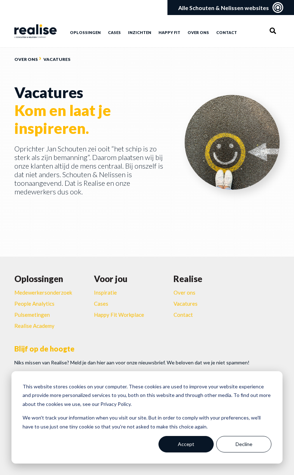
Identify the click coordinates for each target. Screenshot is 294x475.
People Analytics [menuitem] (34, 303)
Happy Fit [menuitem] (169, 32)
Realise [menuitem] (188, 278)
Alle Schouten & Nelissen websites (223, 7)
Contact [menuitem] (226, 32)
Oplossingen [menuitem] (85, 32)
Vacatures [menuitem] (186, 303)
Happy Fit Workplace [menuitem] (119, 314)
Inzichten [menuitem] (139, 32)
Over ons (26, 59)
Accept (186, 444)
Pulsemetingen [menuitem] (32, 314)
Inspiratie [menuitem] (105, 292)
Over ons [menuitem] (198, 32)
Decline (244, 444)
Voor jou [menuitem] (110, 278)
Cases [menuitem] (114, 32)
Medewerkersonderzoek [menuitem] (43, 292)
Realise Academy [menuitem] (34, 326)
